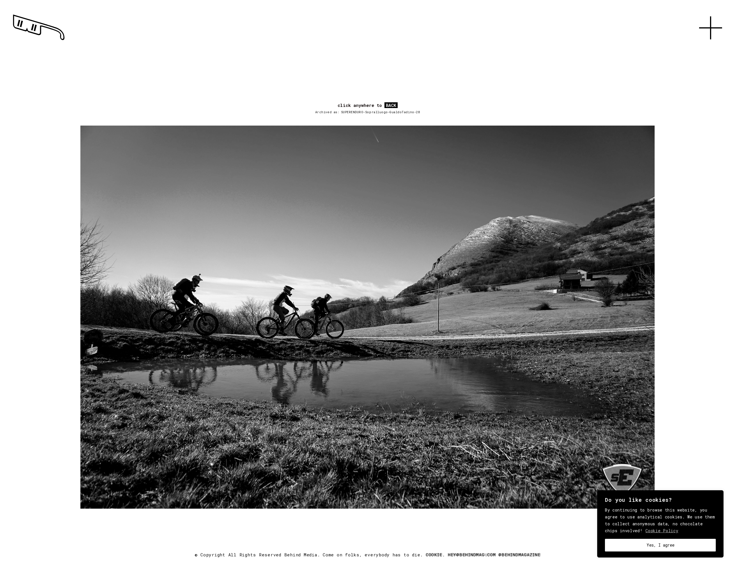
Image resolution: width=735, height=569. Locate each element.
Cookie (434, 555)
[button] (710, 46)
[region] (660, 524)
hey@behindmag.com (472, 555)
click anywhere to (367, 105)
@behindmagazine (519, 555)
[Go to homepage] (39, 40)
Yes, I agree (660, 545)
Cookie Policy (661, 530)
